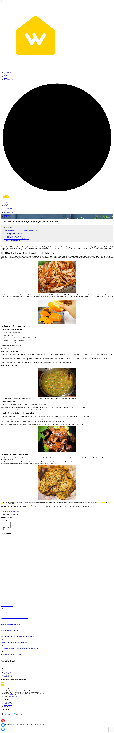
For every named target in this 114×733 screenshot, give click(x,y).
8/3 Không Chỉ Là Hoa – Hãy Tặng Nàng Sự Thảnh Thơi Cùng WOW (14, 642)
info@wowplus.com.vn (13, 696)
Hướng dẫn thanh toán (9, 674)
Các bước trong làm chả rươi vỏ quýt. (13, 232)
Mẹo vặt (9, 207)
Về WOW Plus (7, 72)
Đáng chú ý (10, 208)
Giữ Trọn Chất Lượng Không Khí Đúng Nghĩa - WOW (11, 624)
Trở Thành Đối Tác (8, 79)
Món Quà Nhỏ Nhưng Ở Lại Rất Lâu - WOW (9, 630)
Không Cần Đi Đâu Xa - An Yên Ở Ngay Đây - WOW (11, 654)
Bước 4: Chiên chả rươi (12, 237)
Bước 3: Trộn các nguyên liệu (13, 236)
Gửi (2, 529)
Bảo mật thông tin (8, 672)
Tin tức (5, 75)
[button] (57, 227)
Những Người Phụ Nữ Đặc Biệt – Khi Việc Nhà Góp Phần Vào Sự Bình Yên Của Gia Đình (17, 636)
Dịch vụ (6, 73)
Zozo (43, 724)
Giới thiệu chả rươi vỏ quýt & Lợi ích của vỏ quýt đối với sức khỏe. (20, 230)
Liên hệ (5, 78)
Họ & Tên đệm (4, 521)
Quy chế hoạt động (8, 676)
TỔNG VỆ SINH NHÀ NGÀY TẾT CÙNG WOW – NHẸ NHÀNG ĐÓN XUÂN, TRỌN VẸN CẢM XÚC (20, 648)
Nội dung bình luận (5, 527)
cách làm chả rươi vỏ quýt (12, 511)
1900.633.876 (12, 695)
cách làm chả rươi (101, 502)
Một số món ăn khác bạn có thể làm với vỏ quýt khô (16, 239)
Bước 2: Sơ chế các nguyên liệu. (14, 234)
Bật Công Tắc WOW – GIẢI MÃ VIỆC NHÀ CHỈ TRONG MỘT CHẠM (14, 618)
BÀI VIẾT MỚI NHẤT (7, 606)
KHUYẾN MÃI (8, 76)
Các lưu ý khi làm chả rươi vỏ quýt (12, 240)
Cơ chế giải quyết (8, 675)
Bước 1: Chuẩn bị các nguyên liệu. (14, 233)
